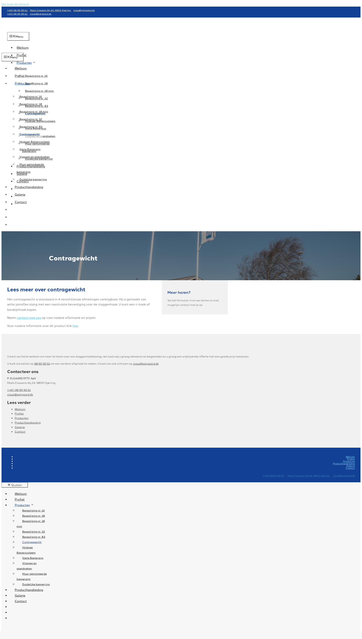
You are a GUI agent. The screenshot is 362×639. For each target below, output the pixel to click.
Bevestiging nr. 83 (30, 126)
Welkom (21, 68)
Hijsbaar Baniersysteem (34, 142)
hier (75, 326)
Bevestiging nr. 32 (30, 119)
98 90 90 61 (42, 363)
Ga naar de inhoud (15, 4)
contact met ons (29, 317)
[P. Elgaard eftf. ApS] (27, 50)
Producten (24, 62)
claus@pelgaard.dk (84, 10)
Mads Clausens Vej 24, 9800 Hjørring (50, 10)
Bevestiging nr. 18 (30, 104)
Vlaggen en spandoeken (34, 157)
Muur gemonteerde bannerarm (30, 168)
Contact (21, 202)
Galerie (20, 194)
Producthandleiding (29, 187)
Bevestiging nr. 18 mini (39, 91)
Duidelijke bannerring (33, 179)
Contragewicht (29, 134)
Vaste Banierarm (30, 149)
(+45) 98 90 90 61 (17, 10)
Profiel (20, 76)
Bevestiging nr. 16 (36, 76)
